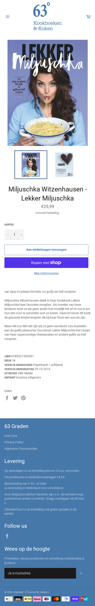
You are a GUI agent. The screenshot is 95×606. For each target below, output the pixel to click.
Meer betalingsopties (46, 273)
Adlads (44, 592)
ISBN (7, 356)
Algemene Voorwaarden (20, 448)
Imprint (10, 377)
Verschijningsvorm (18, 365)
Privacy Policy (13, 442)
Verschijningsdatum (19, 369)
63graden (18, 592)
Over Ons (10, 436)
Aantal (9, 224)
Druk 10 (9, 360)
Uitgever (11, 373)
